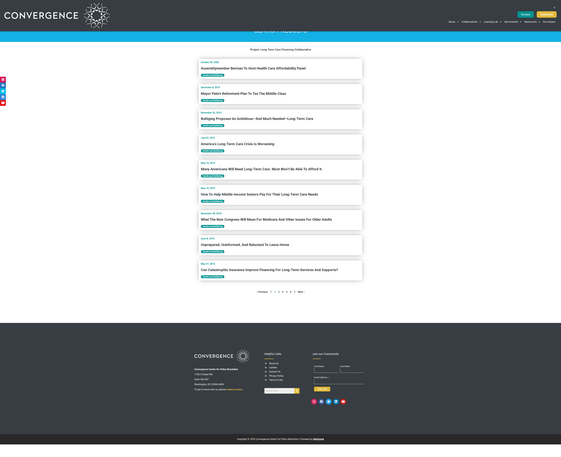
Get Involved (511, 21)
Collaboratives (469, 21)
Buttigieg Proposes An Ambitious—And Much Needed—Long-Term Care (257, 119)
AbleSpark (318, 439)
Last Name (345, 366)
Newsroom (530, 21)
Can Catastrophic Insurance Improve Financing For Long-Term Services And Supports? (269, 270)
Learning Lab (491, 21)
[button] (453, 22)
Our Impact (549, 21)
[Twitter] (329, 402)
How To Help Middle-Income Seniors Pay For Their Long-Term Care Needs (259, 194)
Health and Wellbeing (213, 75)
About (452, 21)
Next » (301, 291)
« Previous (262, 291)
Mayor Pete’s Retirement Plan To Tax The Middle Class (243, 94)
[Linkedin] (336, 402)
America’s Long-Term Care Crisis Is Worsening (237, 144)
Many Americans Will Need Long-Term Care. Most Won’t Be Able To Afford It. (262, 169)
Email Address (321, 377)
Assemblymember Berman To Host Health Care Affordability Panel (253, 68)
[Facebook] (321, 402)
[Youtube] (343, 402)
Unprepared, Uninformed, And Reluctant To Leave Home (245, 245)
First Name (319, 366)
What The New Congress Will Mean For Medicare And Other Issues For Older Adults (266, 219)
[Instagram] (314, 402)
